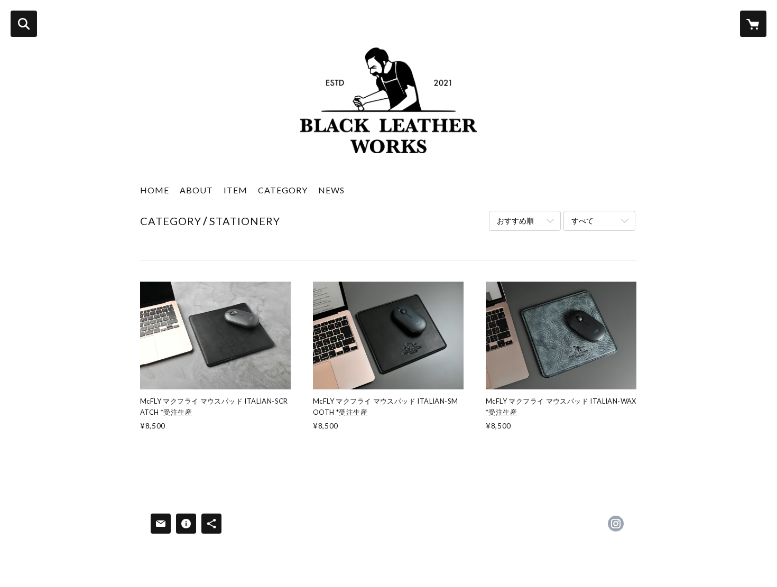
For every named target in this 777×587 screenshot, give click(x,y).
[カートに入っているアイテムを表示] (753, 24)
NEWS (331, 190)
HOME (154, 190)
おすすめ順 (515, 220)
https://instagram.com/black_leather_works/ (616, 524)
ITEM (235, 190)
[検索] (24, 24)
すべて (582, 220)
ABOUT (196, 190)
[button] (283, 192)
